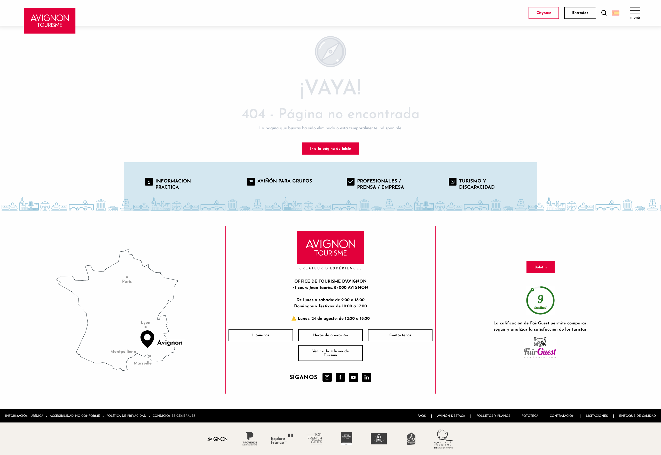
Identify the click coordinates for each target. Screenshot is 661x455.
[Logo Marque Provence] (250, 438)
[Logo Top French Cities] (314, 438)
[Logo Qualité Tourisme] (443, 439)
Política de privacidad (126, 415)
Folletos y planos (493, 415)
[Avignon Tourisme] (50, 21)
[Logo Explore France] (282, 439)
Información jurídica (24, 415)
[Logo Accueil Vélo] (411, 439)
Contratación (562, 415)
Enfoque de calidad (637, 415)
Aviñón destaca (451, 415)
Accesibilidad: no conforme (75, 415)
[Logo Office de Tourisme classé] (347, 438)
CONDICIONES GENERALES (174, 415)
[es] (615, 12)
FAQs (422, 415)
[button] (604, 13)
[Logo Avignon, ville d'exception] (218, 438)
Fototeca (530, 415)
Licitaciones (597, 415)
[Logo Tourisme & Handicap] (379, 438)
